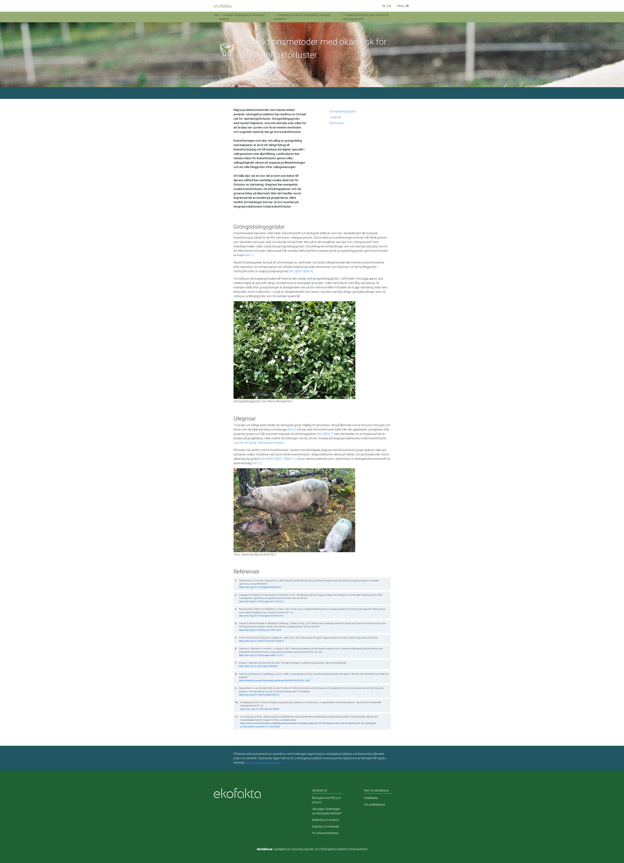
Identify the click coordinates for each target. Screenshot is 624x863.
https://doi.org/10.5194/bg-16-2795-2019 (260, 630)
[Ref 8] (264, 458)
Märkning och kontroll (325, 820)
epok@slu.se (282, 849)
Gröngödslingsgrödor (343, 111)
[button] (403, 5)
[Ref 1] (249, 255)
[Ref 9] (273, 458)
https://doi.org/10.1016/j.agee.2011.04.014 (261, 601)
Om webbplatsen (374, 804)
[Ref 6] (321, 434)
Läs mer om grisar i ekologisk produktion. (259, 442)
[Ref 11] (291, 458)
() (263, 762)
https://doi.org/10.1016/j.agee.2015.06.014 (261, 615)
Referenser (337, 123)
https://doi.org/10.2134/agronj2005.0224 (260, 587)
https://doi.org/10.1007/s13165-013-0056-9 (261, 641)
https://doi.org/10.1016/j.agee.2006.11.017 (261, 655)
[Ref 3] (301, 271)
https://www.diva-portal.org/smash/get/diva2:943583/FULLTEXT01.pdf (274, 680)
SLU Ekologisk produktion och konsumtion (341, 849)
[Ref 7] (329, 434)
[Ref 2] (292, 271)
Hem (216, 15)
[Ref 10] (281, 458)
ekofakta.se (264, 849)
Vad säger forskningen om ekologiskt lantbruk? (327, 811)
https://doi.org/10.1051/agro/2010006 (259, 709)
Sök (389, 6)
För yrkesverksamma (325, 833)
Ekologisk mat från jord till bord (326, 800)
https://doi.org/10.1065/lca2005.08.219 (259, 694)
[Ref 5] (291, 429)
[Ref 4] (309, 271)
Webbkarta (371, 798)
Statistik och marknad (325, 826)
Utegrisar (335, 117)
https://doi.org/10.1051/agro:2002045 (258, 666)
